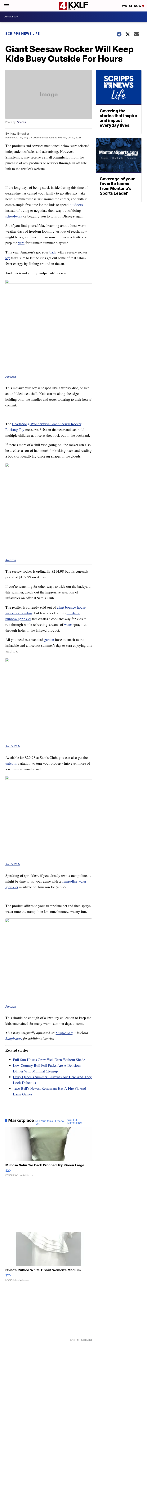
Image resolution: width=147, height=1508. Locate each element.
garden (49, 639)
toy (7, 257)
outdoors (76, 204)
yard (21, 242)
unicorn (11, 763)
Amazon (21, 122)
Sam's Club (12, 746)
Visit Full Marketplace (74, 1121)
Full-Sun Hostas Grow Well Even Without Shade (49, 1059)
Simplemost (64, 1032)
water (68, 624)
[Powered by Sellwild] (86, 1340)
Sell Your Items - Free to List (49, 1122)
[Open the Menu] (6, 5)
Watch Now (132, 6)
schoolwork (13, 216)
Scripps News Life (22, 33)
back (52, 252)
